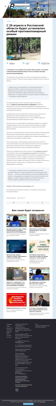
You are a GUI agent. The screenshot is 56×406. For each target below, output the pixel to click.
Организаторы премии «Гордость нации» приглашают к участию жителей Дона (16, 256)
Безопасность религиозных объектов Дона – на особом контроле (37, 230)
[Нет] (54, 402)
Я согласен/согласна (28, 403)
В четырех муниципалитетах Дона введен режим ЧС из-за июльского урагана (38, 309)
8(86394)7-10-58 (39, 2)
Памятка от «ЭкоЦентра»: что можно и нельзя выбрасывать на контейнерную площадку (15, 284)
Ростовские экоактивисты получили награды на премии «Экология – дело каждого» (38, 256)
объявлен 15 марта (41, 151)
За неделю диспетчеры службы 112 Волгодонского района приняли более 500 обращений (16, 230)
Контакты (8, 337)
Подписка (9, 324)
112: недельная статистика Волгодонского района (37, 283)
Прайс (8, 326)
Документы (9, 328)
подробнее (30, 400)
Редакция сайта (9, 332)
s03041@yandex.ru (39, 3)
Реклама (8, 335)
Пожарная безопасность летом (16, 308)
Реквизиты (9, 330)
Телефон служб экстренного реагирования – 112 (20, 186)
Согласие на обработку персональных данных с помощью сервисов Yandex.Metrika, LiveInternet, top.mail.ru (22, 379)
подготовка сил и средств (29, 153)
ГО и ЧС (10, 57)
